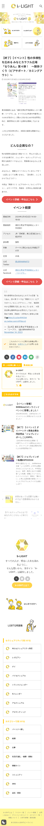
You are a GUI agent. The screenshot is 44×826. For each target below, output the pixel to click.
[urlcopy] (37, 357)
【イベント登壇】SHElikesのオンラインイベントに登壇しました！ (27, 407)
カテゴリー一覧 (35, 815)
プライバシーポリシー (19, 815)
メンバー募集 (31, 812)
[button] (3, 822)
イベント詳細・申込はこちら (20, 199)
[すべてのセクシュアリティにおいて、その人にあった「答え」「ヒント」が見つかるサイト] (22, 6)
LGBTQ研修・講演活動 (28, 818)
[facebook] (12, 357)
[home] (20, 386)
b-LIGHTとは (7, 812)
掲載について (12, 818)
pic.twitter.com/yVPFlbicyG (15, 321)
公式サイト (22, 344)
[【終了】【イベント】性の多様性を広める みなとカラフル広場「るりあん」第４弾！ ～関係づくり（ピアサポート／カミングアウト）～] (25, 357)
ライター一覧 (19, 812)
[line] (31, 357)
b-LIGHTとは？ (22, 585)
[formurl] (22, 578)
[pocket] (18, 357)
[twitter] (6, 357)
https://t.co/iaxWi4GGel (17, 317)
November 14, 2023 (13, 332)
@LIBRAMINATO (22, 261)
